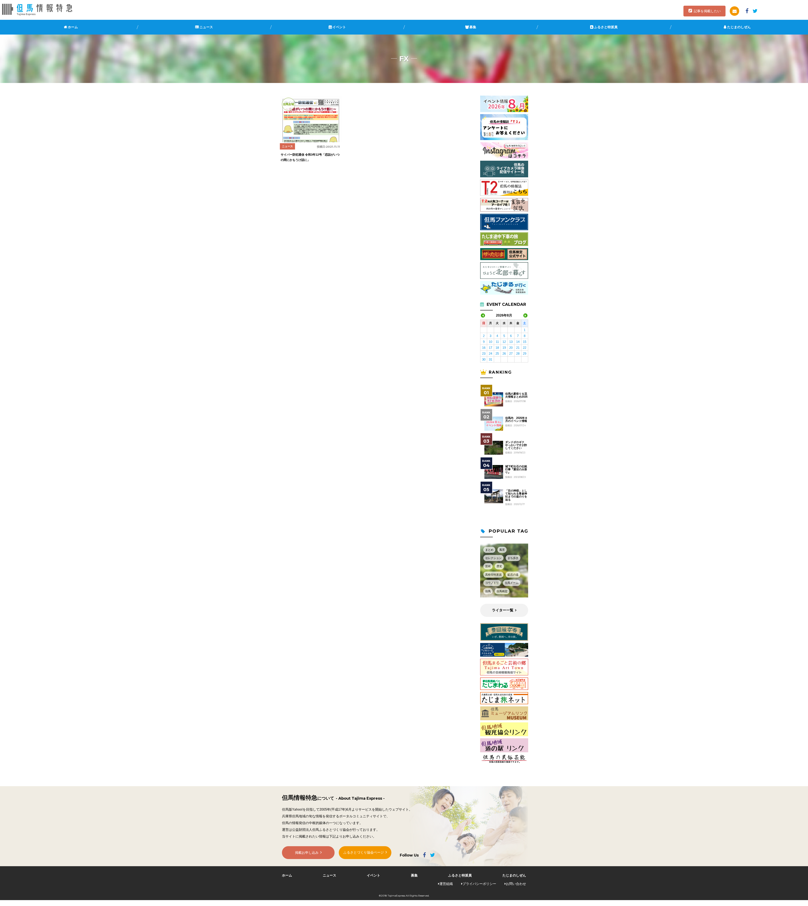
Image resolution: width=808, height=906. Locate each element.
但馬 (488, 591)
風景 (502, 549)
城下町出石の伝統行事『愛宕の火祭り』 (516, 469)
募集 (472, 27)
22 (524, 347)
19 (504, 347)
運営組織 (446, 884)
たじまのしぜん (739, 27)
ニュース (206, 27)
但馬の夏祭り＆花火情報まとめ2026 (516, 395)
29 (524, 353)
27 (511, 353)
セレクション (493, 558)
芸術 (488, 566)
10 (490, 341)
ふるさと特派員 (606, 27)
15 (524, 341)
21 (518, 347)
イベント (339, 27)
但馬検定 (502, 591)
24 (490, 353)
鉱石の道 (513, 574)
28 (518, 353)
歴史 (499, 566)
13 (511, 341)
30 (483, 359)
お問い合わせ (516, 884)
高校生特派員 (493, 574)
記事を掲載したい (707, 11)
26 (504, 353)
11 (497, 341)
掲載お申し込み (307, 852)
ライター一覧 (502, 610)
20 (511, 347)
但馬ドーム (511, 582)
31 (490, 359)
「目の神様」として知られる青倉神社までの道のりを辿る (516, 495)
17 (490, 347)
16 (483, 347)
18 (497, 347)
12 (504, 341)
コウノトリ (492, 582)
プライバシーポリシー (479, 884)
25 (497, 353)
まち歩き (513, 558)
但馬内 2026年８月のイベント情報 (516, 419)
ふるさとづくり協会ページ (363, 852)
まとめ (489, 549)
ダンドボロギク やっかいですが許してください (516, 445)
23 (483, 353)
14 (518, 341)
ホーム (73, 27)
